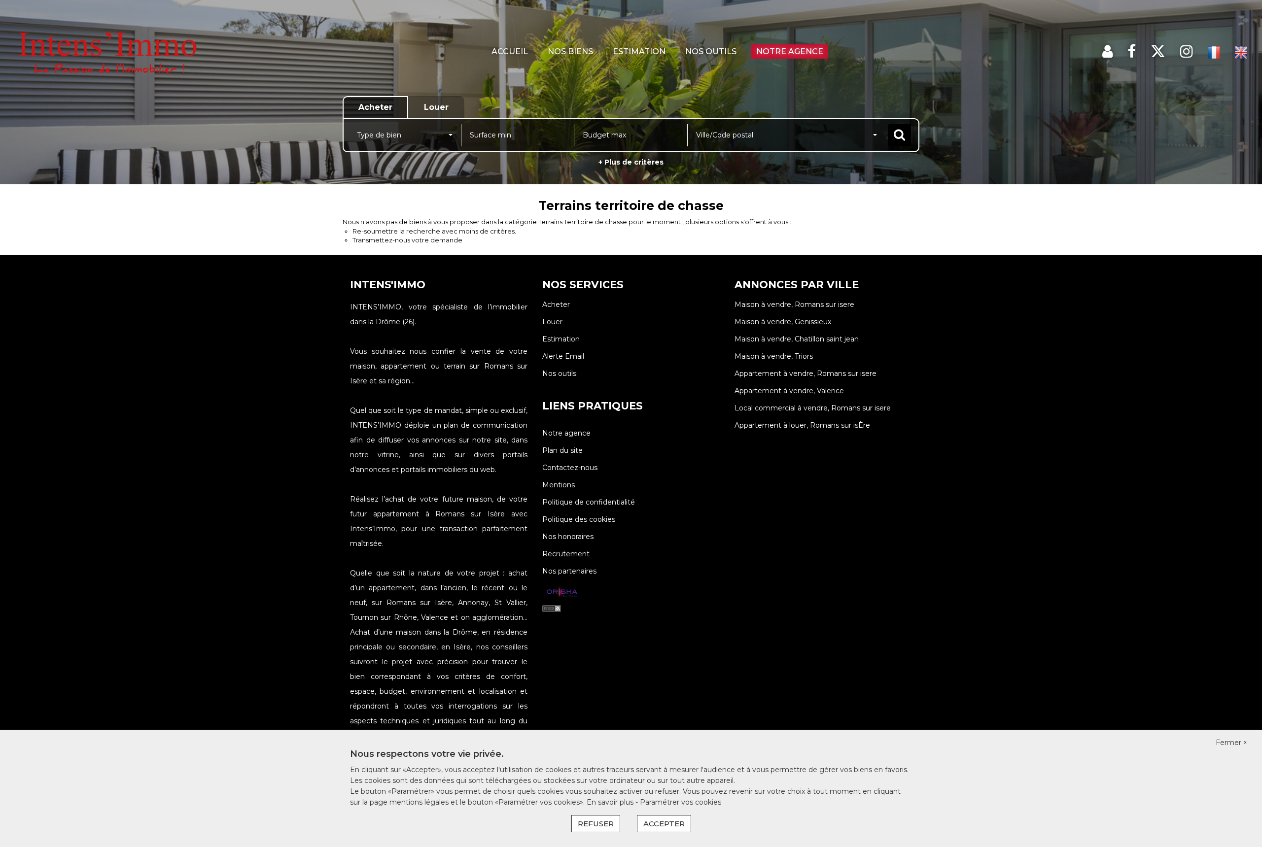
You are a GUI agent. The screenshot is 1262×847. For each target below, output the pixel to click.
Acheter (556, 304)
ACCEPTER (664, 823)
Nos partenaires (569, 571)
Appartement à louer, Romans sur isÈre (802, 425)
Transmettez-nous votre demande (407, 240)
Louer (552, 321)
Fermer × (1231, 742)
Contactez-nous (569, 467)
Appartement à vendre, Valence (789, 390)
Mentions (558, 484)
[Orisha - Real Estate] (562, 592)
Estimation (639, 51)
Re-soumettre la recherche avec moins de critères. (434, 231)
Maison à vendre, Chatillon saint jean (797, 339)
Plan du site (562, 450)
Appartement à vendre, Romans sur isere (805, 373)
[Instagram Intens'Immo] (1186, 51)
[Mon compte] (1107, 51)
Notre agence (789, 51)
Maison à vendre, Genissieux (783, 321)
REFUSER (596, 823)
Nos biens (570, 51)
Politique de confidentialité (588, 502)
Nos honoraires (568, 536)
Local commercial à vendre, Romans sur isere (813, 408)
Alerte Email (563, 356)
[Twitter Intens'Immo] (1158, 51)
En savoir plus (611, 802)
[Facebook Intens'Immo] (1131, 51)
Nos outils (710, 51)
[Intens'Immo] (113, 52)
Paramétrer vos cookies (680, 802)
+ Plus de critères (631, 162)
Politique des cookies (578, 519)
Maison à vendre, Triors (774, 356)
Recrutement (566, 553)
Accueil (509, 51)
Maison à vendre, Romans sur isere (794, 304)
